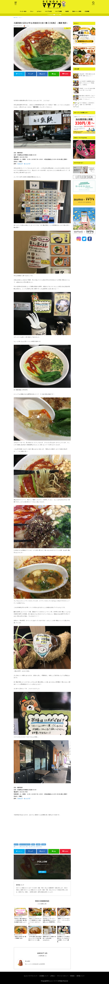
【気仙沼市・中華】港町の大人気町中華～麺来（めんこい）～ (87, 74)
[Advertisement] (42, 87)
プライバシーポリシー (62, 975)
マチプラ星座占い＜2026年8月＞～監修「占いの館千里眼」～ (87, 103)
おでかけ (39, 11)
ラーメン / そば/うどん (25, 844)
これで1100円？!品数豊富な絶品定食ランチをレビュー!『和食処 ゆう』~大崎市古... (87, 83)
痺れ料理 (39, 846)
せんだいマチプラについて (30, 975)
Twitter (19, 163)
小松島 (33, 846)
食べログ (26, 163)
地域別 (67, 11)
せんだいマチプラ (53, 981)
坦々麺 (28, 846)
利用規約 (72, 975)
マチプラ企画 (48, 11)
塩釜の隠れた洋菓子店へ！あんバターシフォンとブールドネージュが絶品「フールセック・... (87, 97)
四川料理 (23, 846)
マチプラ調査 (58, 11)
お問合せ (52, 975)
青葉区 (44, 844)
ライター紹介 (23, 11)
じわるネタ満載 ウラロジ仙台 (54, 14)
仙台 (34, 844)
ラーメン (17, 846)
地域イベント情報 (76, 11)
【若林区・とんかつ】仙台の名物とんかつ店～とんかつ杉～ (87, 89)
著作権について (80, 975)
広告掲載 (87, 11)
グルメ (31, 11)
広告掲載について (43, 975)
